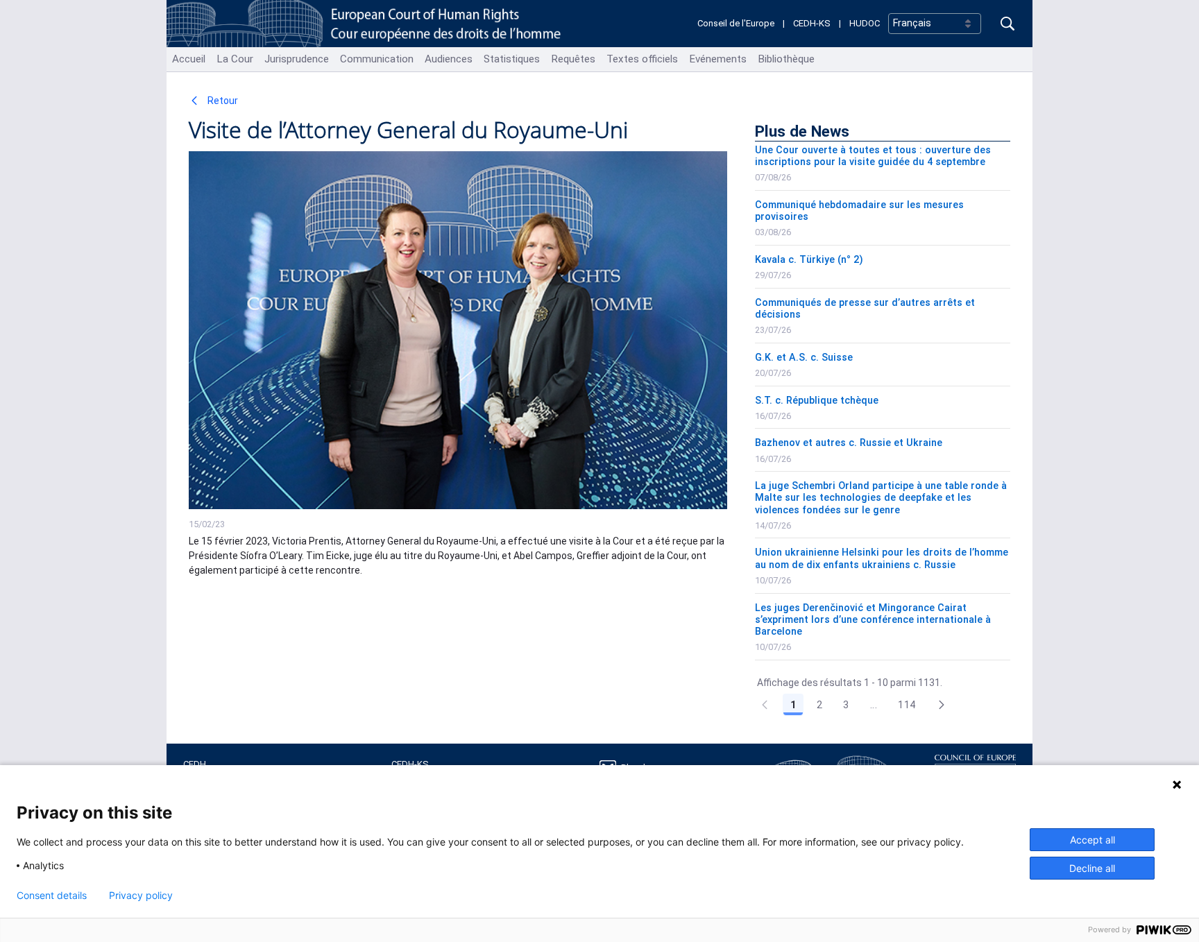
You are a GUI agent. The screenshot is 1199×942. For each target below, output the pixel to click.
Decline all (1092, 868)
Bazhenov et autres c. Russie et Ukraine (848, 443)
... (873, 704)
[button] (941, 705)
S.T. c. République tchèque (816, 400)
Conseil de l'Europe (735, 23)
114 (906, 704)
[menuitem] (189, 59)
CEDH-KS (812, 23)
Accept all (1092, 840)
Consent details (52, 895)
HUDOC (864, 23)
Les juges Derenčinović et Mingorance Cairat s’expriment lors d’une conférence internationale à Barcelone (873, 620)
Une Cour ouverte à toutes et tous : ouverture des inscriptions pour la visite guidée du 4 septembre (873, 156)
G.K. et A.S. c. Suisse (804, 357)
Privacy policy (141, 895)
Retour (221, 100)
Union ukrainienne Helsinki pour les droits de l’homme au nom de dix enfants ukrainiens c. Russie (881, 558)
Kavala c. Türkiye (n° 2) (809, 260)
